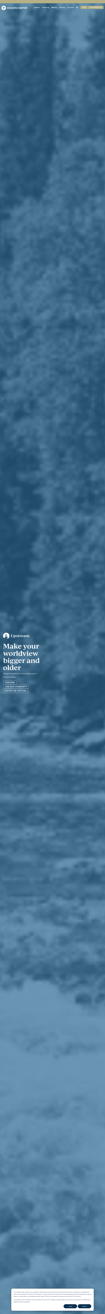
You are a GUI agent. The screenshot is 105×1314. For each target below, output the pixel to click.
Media (54, 7)
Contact (70, 7)
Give (84, 7)
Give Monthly (96, 7)
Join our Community (16, 686)
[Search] (77, 7)
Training (45, 7)
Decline (84, 1306)
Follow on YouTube (15, 691)
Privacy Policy (76, 1296)
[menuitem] (52, 1)
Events (62, 7)
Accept (70, 1306)
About (37, 7)
